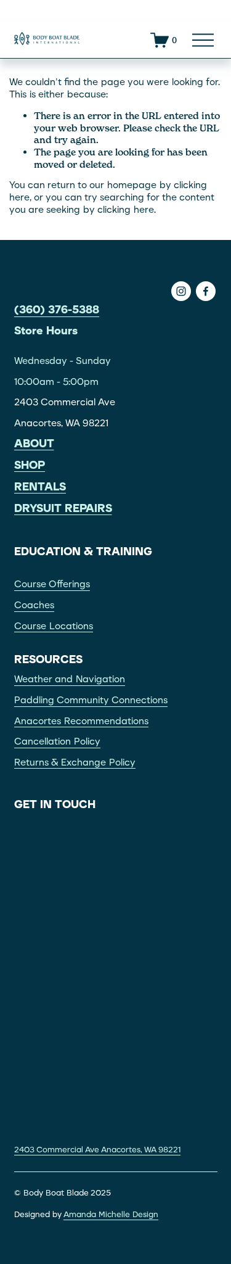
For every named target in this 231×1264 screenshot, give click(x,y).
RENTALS (40, 487)
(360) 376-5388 (56, 310)
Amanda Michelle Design (110, 1214)
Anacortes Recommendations (81, 721)
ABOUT (34, 443)
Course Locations (53, 626)
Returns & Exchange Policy (75, 762)
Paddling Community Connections (91, 700)
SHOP (29, 465)
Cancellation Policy (57, 741)
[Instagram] (181, 291)
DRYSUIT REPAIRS (63, 508)
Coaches (34, 605)
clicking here (125, 209)
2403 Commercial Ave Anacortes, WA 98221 (97, 1149)
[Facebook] (206, 291)
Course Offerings (52, 584)
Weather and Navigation (69, 679)
